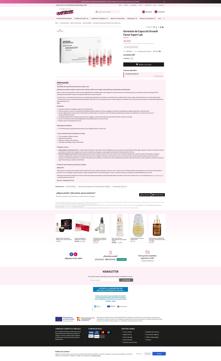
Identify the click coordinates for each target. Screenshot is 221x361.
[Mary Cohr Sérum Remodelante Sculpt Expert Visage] (119, 225)
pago (136, 43)
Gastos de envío (127, 339)
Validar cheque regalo (152, 337)
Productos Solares (146, 18)
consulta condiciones (147, 260)
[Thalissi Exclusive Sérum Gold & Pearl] (138, 225)
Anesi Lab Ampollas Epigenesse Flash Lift (80, 239)
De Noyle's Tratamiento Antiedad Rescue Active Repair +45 (99, 240)
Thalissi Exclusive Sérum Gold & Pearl (137, 239)
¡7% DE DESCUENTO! (132, 74)
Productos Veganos (117, 18)
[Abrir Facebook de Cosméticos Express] (71, 254)
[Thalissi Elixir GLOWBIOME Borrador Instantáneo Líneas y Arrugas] (157, 225)
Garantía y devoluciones (130, 342)
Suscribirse (126, 280)
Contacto (148, 339)
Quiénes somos (127, 334)
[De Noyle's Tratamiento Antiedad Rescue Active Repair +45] (101, 225)
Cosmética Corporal (98, 18)
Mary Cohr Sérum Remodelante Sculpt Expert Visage (119, 240)
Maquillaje (131, 18)
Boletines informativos (152, 332)
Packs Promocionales (64, 18)
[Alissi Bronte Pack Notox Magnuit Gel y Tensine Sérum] (64, 225)
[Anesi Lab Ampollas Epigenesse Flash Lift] (82, 225)
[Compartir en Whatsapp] (158, 27)
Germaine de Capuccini (77, 206)
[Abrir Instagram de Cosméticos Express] (75, 254)
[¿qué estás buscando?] (107, 12)
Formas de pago (127, 337)
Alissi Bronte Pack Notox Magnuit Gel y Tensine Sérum (64, 239)
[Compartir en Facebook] (154, 27)
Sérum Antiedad (139, 205)
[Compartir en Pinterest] (160, 27)
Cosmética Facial (80, 18)
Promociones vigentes (152, 334)
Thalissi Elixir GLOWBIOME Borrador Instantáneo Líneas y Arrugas (157, 240)
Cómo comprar (127, 332)
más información (158, 76)
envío (132, 43)
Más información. (96, 355)
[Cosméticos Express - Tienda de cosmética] (65, 11)
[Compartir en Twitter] (156, 27)
